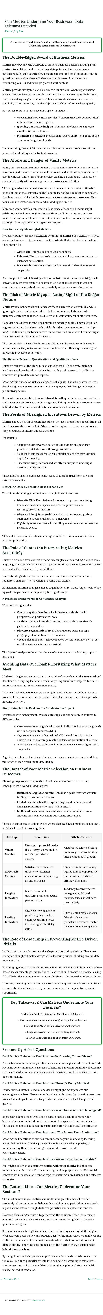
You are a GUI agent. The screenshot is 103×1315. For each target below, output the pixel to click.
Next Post (95, 1279)
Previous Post (9, 1279)
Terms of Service (38, 1300)
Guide (8, 31)
